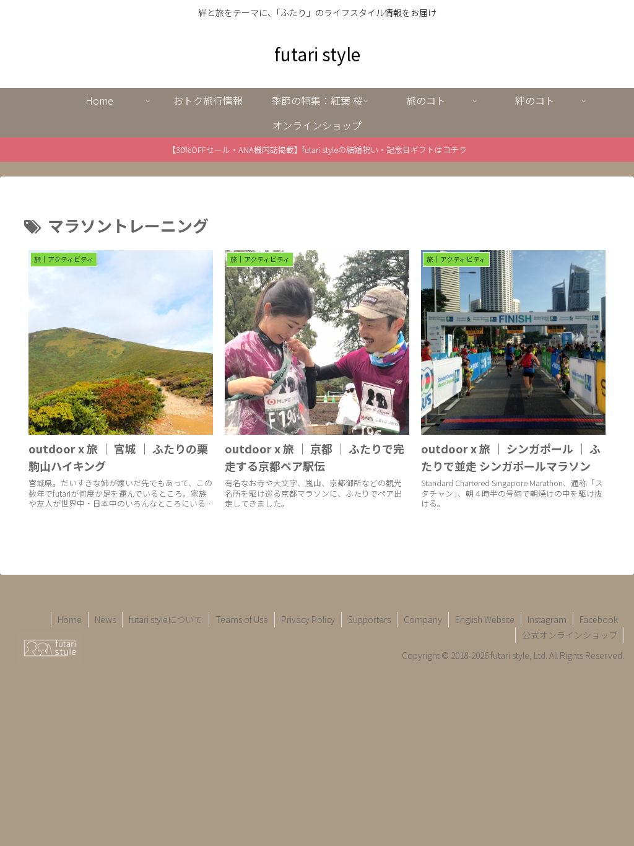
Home (70, 619)
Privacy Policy (308, 619)
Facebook (599, 619)
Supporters (369, 619)
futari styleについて (165, 619)
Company (423, 619)
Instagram (547, 619)
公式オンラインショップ (569, 635)
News (105, 619)
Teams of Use (241, 619)
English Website (485, 619)
